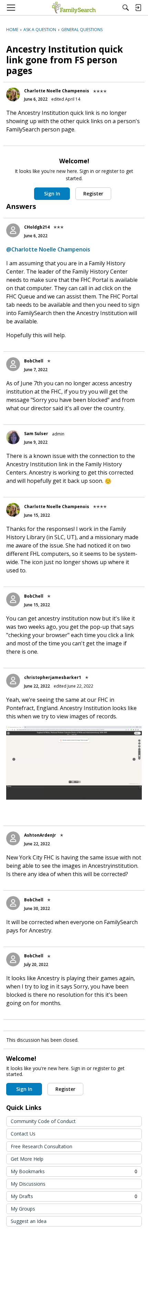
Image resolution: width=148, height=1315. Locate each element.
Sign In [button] (52, 193)
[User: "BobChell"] (13, 364)
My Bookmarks (74, 1171)
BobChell (33, 361)
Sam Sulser (36, 433)
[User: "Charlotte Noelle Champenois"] (13, 94)
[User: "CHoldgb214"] (13, 230)
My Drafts (74, 1196)
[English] (74, 7)
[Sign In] (138, 7)
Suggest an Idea (28, 1221)
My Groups (23, 1208)
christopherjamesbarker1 (52, 677)
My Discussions (28, 1183)
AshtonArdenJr (40, 835)
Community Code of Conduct (43, 1121)
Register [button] (93, 193)
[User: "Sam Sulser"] (13, 437)
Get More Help (27, 1159)
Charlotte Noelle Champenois (56, 91)
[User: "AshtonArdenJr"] (13, 838)
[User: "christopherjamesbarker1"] (13, 681)
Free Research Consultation (41, 1146)
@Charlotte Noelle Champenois (48, 249)
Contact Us (23, 1133)
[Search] (125, 7)
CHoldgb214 (37, 227)
